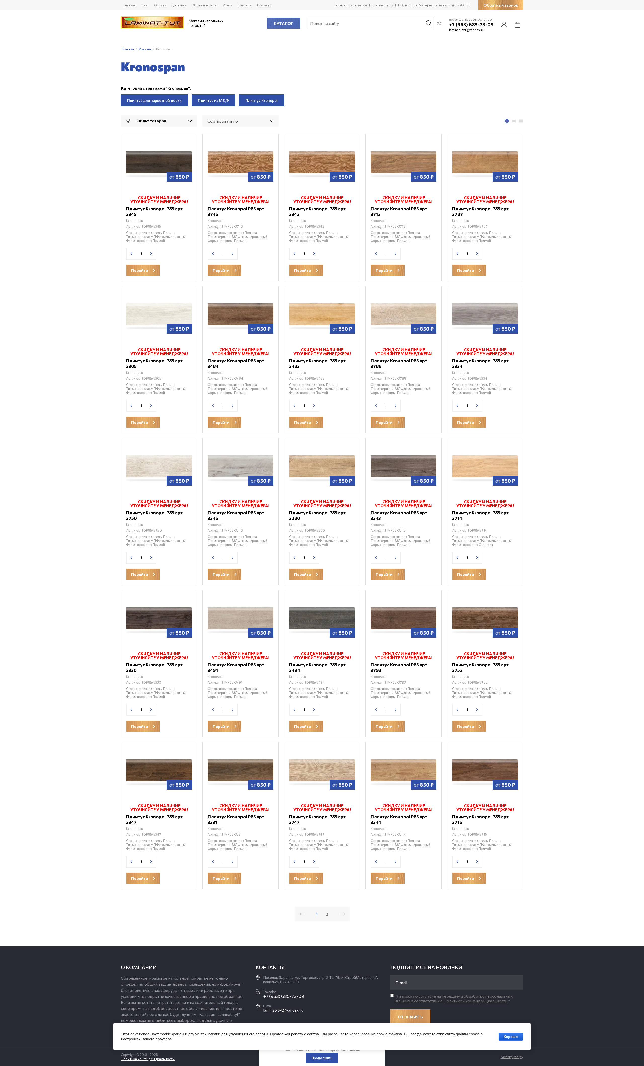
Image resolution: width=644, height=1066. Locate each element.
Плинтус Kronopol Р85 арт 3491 (236, 667)
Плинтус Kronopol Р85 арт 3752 (480, 667)
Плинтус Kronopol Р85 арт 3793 (399, 667)
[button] (500, 5)
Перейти (139, 270)
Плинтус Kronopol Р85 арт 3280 (317, 515)
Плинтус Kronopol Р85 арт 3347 (154, 819)
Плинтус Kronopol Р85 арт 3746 (236, 211)
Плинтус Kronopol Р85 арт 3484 (236, 363)
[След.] (342, 914)
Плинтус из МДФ (213, 100)
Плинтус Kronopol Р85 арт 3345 (154, 211)
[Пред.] (301, 914)
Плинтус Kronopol (261, 100)
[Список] (514, 121)
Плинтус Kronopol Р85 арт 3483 (317, 363)
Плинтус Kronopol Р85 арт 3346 (236, 515)
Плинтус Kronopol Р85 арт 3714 (480, 515)
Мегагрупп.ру (512, 1057)
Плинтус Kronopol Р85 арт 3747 (317, 819)
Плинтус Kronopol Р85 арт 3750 (154, 515)
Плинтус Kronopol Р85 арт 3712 (399, 211)
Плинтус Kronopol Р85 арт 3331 (236, 819)
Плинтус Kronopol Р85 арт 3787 (480, 211)
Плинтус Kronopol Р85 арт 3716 (480, 819)
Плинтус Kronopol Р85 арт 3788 (399, 363)
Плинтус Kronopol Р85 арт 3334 (480, 363)
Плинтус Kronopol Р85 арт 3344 (399, 819)
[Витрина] (507, 121)
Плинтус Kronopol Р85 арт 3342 (317, 211)
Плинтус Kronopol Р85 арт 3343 (399, 515)
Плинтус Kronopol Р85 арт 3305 (154, 363)
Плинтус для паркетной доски (154, 100)
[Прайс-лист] (521, 121)
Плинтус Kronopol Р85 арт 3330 (154, 667)
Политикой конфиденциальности (475, 1000)
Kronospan (134, 221)
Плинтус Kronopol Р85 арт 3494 (317, 667)
